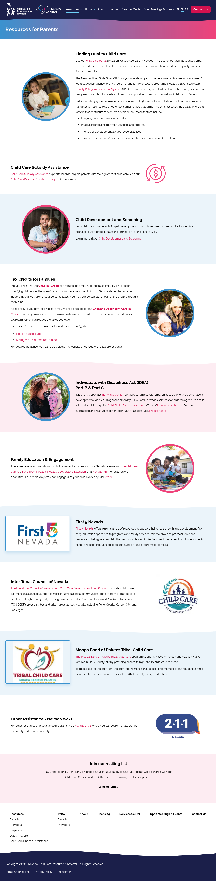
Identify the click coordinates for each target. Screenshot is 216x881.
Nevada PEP (100, 471)
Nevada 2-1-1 (82, 725)
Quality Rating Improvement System (98, 89)
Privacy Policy (43, 871)
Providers (16, 824)
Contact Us (200, 9)
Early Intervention (113, 394)
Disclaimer (64, 871)
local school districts (170, 405)
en (182, 9)
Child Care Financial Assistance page (33, 179)
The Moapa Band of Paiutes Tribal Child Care (103, 656)
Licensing (113, 9)
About (101, 9)
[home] (18, 9)
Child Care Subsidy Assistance (29, 174)
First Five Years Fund (29, 333)
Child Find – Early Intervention (126, 405)
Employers (16, 830)
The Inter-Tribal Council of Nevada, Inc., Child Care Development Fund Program (60, 588)
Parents (14, 819)
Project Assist (157, 410)
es (186, 9)
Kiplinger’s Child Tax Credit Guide (36, 340)
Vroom (109, 477)
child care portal (96, 60)
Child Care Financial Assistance (29, 841)
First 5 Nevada (84, 528)
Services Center (131, 9)
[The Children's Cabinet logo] (48, 9)
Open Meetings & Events (159, 9)
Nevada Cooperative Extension (66, 471)
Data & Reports (19, 835)
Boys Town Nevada (34, 471)
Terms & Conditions (17, 871)
